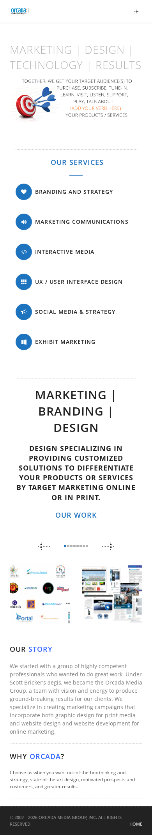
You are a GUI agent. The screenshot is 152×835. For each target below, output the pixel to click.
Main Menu (138, 11)
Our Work (76, 515)
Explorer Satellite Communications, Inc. (118, 566)
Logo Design (37, 599)
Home (135, 824)
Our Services (77, 162)
